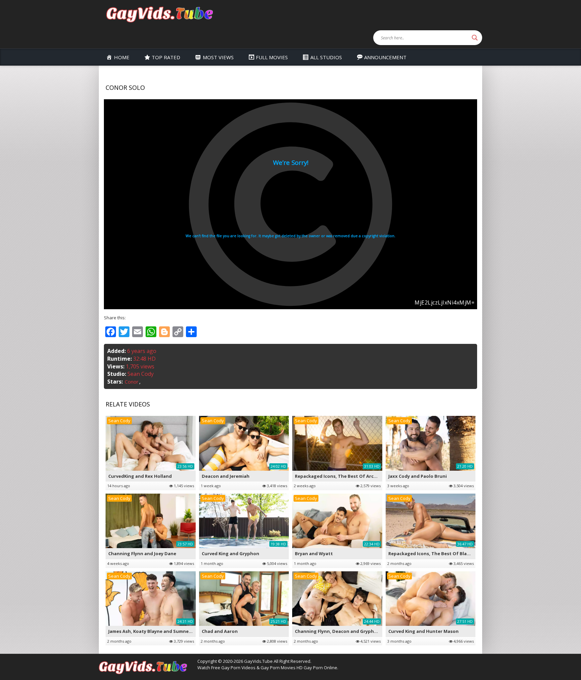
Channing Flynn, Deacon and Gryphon (337, 631)
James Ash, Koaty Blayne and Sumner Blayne (157, 631)
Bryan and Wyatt (314, 553)
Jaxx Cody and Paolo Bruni (417, 476)
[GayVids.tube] (159, 14)
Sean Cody (140, 374)
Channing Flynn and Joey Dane (142, 553)
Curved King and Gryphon (230, 553)
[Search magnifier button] (474, 37)
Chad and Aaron (220, 631)
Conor (132, 381)
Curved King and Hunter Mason (423, 631)
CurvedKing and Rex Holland (140, 476)
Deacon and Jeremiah (225, 476)
